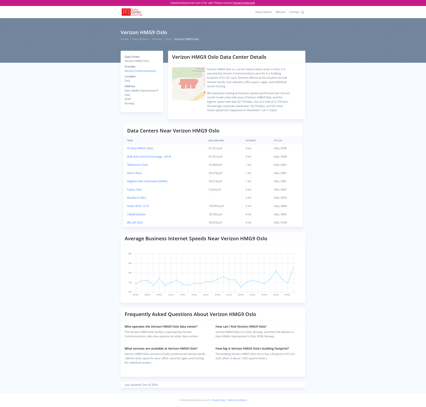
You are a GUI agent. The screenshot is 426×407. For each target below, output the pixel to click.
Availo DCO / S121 (138, 206)
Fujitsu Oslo (134, 189)
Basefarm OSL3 (136, 198)
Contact (294, 12)
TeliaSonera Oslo (137, 165)
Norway (157, 39)
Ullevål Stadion (136, 214)
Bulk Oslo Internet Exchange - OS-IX (149, 156)
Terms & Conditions (237, 400)
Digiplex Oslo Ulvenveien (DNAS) (147, 181)
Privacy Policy (218, 400)
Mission (281, 12)
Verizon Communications (140, 71)
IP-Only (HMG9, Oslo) (140, 148)
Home (124, 39)
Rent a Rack (134, 173)
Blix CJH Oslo (135, 222)
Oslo (168, 39)
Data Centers (263, 12)
